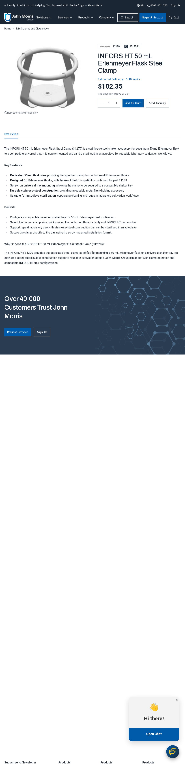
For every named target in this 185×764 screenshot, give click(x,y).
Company (105, 17)
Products (84, 17)
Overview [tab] (11, 134)
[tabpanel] (92, 202)
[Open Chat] (172, 751)
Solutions (42, 17)
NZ (142, 5)
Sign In (176, 5)
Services (63, 17)
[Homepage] (18, 17)
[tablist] (92, 134)
